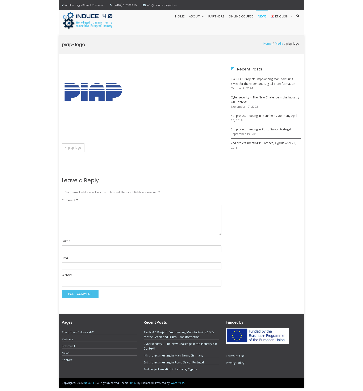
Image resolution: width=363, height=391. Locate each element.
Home (180, 16)
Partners (216, 16)
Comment (70, 200)
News (262, 16)
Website (67, 275)
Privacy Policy (235, 363)
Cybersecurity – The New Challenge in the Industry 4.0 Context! (265, 99)
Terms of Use (235, 356)
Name (66, 241)
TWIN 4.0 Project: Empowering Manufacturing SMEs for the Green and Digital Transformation (263, 81)
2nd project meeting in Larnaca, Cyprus (257, 143)
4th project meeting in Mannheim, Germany (260, 116)
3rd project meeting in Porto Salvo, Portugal (261, 129)
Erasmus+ (68, 346)
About (194, 16)
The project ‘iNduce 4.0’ (77, 332)
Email (65, 258)
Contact (67, 360)
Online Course (241, 16)
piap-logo (74, 148)
